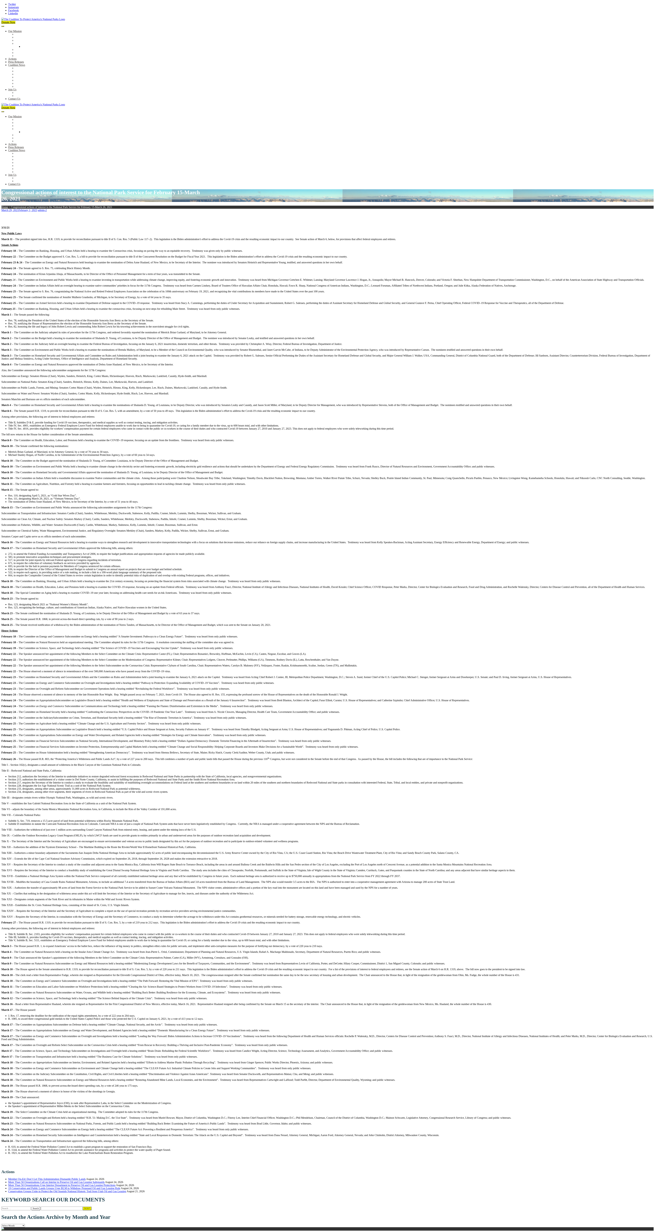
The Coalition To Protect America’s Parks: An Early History (47, 43)
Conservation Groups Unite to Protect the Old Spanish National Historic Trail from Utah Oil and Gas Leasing (67, 1191)
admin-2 (42, 210)
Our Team (20, 34)
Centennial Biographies (34, 46)
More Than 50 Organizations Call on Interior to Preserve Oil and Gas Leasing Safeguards (56, 1182)
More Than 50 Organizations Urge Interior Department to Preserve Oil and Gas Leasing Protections (61, 1185)
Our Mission (15, 31)
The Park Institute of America (31, 83)
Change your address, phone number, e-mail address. (43, 95)
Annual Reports (23, 71)
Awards (19, 55)
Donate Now (8, 22)
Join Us (12, 89)
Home (4, 207)
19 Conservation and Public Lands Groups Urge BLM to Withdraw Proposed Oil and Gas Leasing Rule (64, 1188)
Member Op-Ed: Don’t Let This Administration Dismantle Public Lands (47, 1179)
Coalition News (16, 64)
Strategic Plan (22, 52)
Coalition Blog (23, 80)
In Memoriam (22, 86)
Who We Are (22, 37)
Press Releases (16, 61)
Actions (12, 58)
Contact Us (14, 98)
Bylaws (19, 49)
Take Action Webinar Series (30, 77)
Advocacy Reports (25, 74)
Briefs (18, 68)
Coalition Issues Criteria (28, 40)
